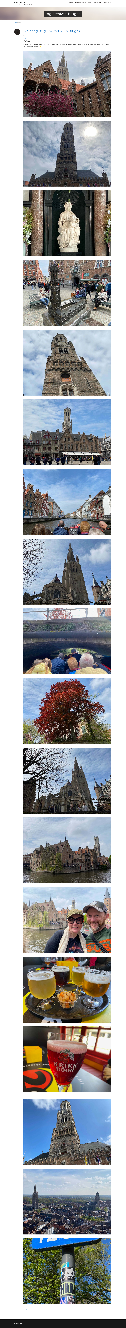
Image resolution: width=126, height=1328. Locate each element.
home (71, 2)
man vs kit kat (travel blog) (83, 2)
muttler (26, 35)
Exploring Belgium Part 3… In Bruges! (52, 31)
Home (15, 22)
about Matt (107, 2)
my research (97, 2)
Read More (26, 1310)
